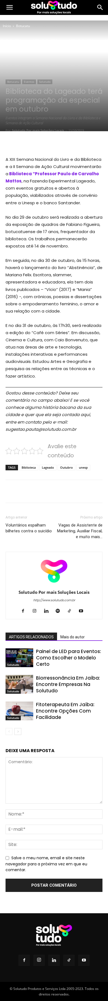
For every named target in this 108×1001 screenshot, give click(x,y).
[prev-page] (9, 731)
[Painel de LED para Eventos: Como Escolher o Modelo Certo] (19, 657)
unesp (83, 467)
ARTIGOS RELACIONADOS (31, 637)
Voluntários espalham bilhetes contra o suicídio (29, 528)
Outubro (66, 467)
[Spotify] (60, 611)
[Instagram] (36, 611)
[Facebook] (28, 142)
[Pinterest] (54, 142)
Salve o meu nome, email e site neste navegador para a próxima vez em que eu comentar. (46, 864)
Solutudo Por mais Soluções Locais (38, 130)
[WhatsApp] (66, 142)
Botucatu (23, 26)
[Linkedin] (48, 611)
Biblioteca (29, 467)
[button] (9, 7)
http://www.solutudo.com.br (54, 600)
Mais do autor (72, 637)
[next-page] (17, 731)
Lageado (48, 467)
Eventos (29, 82)
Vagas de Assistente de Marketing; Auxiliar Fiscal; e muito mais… (79, 531)
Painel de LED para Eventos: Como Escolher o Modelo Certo (68, 657)
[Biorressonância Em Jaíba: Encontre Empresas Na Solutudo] (19, 684)
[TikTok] (71, 611)
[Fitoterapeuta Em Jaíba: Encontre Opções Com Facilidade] (19, 711)
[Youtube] (83, 611)
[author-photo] (54, 584)
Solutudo (45, 82)
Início (7, 26)
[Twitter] (41, 142)
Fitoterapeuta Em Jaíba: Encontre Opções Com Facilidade (65, 711)
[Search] (100, 7)
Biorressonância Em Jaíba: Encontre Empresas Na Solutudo (68, 684)
